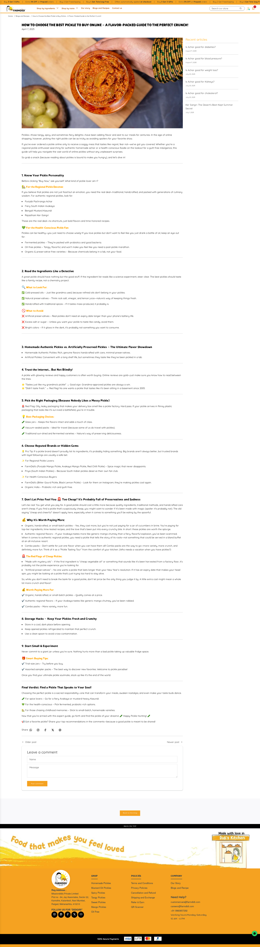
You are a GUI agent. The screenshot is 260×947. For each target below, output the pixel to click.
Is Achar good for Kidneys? (200, 81)
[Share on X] (53, 730)
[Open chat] (254, 933)
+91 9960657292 (179, 910)
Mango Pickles (98, 907)
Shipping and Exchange (143, 897)
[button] (253, 8)
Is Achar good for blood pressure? (204, 58)
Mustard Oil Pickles (101, 887)
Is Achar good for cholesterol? (202, 93)
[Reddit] (61, 915)
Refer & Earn (137, 902)
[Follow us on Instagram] (38, 730)
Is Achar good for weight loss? (202, 70)
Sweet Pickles (98, 902)
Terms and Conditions (142, 883)
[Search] (240, 8)
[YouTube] (81, 915)
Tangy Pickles (98, 897)
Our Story (176, 883)
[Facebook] (68, 915)
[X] (74, 915)
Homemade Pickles (101, 883)
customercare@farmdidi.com (185, 902)
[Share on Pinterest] (60, 730)
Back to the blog (130, 813)
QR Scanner (137, 907)
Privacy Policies (139, 887)
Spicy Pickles (98, 892)
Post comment (37, 784)
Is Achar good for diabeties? (201, 47)
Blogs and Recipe (179, 887)
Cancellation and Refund (143, 892)
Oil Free (95, 911)
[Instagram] (54, 915)
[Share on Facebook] (45, 730)
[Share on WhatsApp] (31, 730)
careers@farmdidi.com (182, 906)
